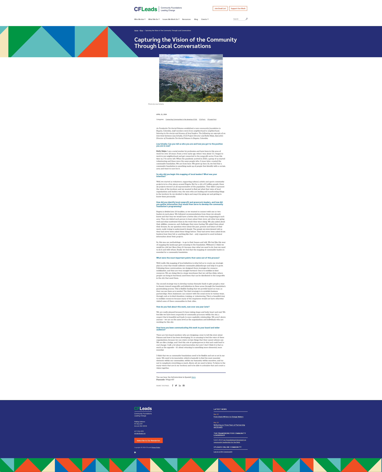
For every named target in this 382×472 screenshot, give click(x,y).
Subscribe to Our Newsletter (148, 440)
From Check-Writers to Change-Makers (228, 417)
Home (136, 30)
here (194, 377)
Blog (196, 19)
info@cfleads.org (139, 433)
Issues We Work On (170, 19)
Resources (186, 19)
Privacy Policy (156, 447)
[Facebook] (172, 385)
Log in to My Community (223, 452)
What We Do (153, 19)
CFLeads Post (211, 119)
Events (204, 19)
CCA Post (202, 119)
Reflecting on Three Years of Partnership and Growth (229, 426)
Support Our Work (238, 8)
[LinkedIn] (180, 386)
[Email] (184, 386)
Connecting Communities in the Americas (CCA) (181, 119)
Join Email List (220, 8)
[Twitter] (176, 386)
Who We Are (139, 19)
